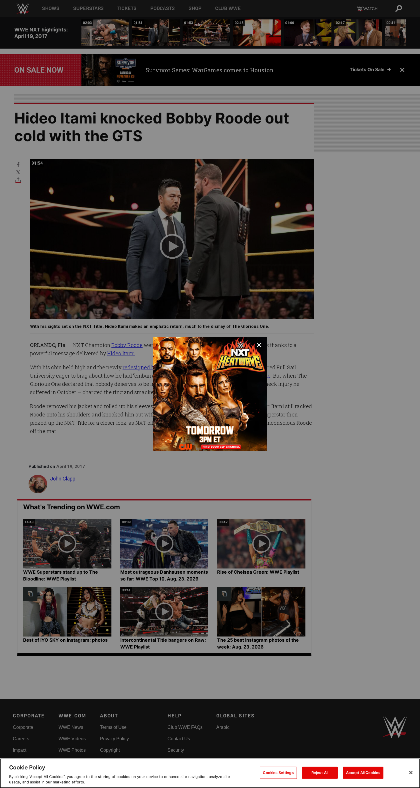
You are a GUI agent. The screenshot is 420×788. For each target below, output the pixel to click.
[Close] (411, 772)
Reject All (319, 772)
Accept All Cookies (363, 772)
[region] (210, 773)
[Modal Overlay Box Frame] (210, 394)
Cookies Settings (278, 772)
